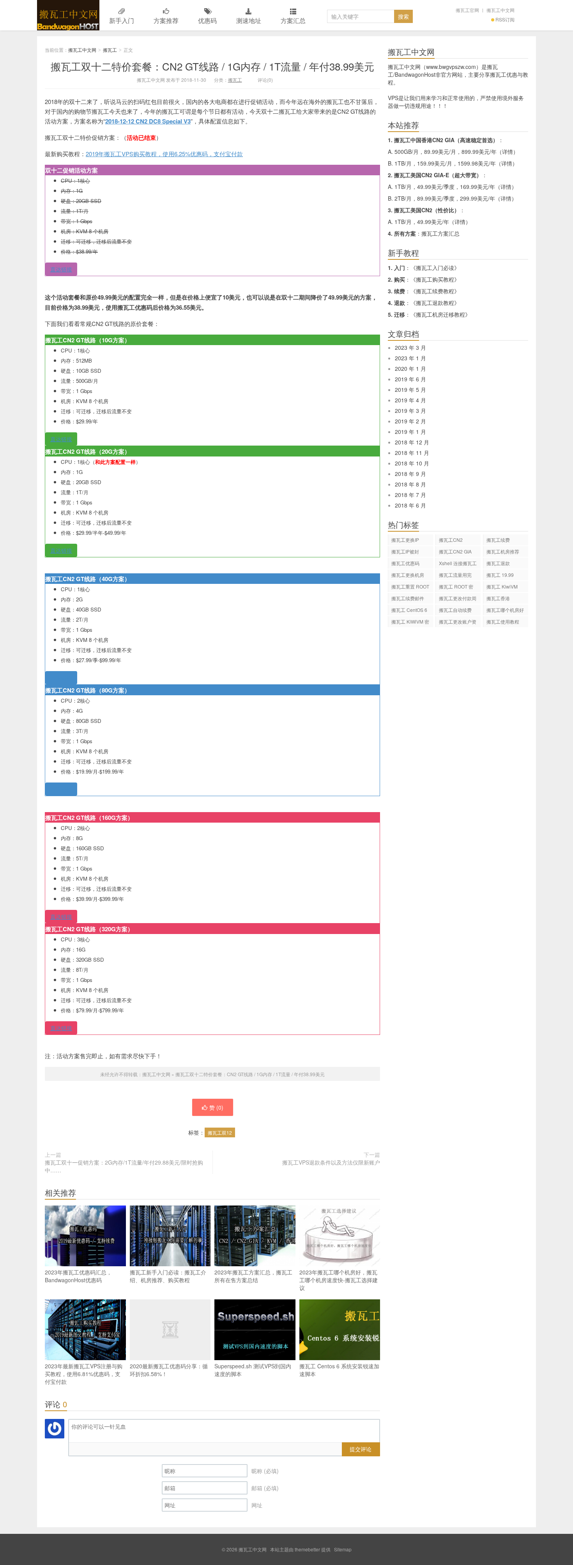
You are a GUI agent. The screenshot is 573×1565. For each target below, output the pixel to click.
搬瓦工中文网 (68, 15)
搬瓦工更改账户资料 (457, 622)
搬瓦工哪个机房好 (505, 609)
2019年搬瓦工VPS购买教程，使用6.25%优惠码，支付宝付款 (164, 154)
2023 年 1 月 (410, 358)
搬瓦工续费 (498, 539)
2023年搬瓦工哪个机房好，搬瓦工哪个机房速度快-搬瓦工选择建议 (338, 1280)
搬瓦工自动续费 (455, 609)
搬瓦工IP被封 (405, 551)
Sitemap (343, 1549)
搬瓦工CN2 (451, 539)
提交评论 (360, 1449)
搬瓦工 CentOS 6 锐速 (409, 610)
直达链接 (61, 269)
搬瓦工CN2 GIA (455, 551)
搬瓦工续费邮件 (407, 598)
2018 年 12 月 (412, 442)
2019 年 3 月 (410, 410)
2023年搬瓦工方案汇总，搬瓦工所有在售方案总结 (253, 1276)
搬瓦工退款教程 (435, 303)
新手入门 (121, 20)
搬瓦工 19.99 (500, 574)
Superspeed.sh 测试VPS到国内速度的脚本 (252, 1370)
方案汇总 (293, 20)
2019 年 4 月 (410, 400)
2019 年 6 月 (410, 379)
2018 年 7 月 (410, 495)
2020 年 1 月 (410, 368)
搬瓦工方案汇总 (440, 233)
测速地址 (248, 20)
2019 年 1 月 (410, 431)
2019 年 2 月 (410, 421)
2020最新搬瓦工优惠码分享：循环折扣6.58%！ (169, 1370)
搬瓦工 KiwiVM (502, 586)
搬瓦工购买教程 (435, 279)
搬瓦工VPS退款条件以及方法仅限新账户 (331, 1162)
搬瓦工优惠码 (405, 563)
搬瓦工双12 (220, 1132)
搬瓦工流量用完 (455, 574)
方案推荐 (166, 20)
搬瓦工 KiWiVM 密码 (410, 622)
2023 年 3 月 (410, 347)
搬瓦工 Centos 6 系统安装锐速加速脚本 (339, 1370)
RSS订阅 (505, 19)
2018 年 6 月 (410, 505)
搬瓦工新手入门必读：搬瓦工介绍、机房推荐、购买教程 (168, 1276)
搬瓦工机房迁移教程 (440, 314)
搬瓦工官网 (467, 10)
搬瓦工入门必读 (435, 267)
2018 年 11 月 (412, 452)
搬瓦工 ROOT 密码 (456, 587)
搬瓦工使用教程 (502, 621)
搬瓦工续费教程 (435, 291)
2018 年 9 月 (410, 474)
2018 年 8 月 (410, 484)
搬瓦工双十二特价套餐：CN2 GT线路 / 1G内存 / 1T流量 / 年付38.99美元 (212, 66)
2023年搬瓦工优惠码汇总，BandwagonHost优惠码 (78, 1276)
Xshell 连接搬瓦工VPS (458, 564)
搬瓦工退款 (498, 563)
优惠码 (207, 20)
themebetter (307, 1549)
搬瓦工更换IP (405, 539)
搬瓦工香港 (498, 598)
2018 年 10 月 (412, 463)
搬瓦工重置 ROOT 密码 (410, 587)
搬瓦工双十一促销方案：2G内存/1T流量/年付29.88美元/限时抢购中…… (124, 1166)
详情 (507, 151)
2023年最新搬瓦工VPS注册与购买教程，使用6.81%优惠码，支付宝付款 (83, 1373)
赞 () (216, 1107)
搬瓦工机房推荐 (502, 551)
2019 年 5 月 (410, 389)
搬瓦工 (110, 49)
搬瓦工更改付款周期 (457, 599)
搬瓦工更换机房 (407, 574)
